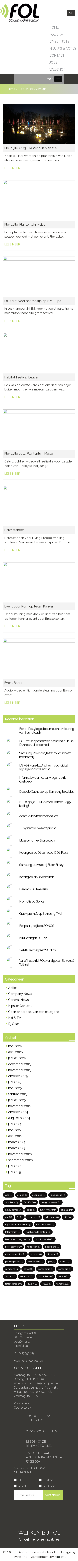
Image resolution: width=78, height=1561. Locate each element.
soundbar (26, 1276)
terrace (63, 1276)
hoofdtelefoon (45, 1224)
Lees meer (12, 168)
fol (19, 1217)
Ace (8, 1195)
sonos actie (45, 1269)
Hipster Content (20, 1006)
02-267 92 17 (22, 1341)
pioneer (52, 1254)
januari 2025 (17, 1100)
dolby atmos (13, 1209)
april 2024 (15, 1136)
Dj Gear (13, 1024)
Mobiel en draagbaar (17, 1239)
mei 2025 (15, 1088)
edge (31, 1209)
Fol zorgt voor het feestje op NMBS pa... (33, 301)
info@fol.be (21, 1345)
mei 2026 (15, 1046)
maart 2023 (16, 1148)
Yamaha (62, 1283)
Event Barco (13, 683)
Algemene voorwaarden (29, 1360)
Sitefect (60, 1557)
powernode (35, 1261)
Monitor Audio (44, 1239)
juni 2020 (14, 1166)
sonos (28, 1269)
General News (18, 1000)
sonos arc (64, 1269)
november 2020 (20, 1154)
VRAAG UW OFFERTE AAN (43, 1431)
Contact (56, 55)
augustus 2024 (19, 1118)
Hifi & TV (14, 1018)
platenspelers (14, 1261)
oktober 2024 (18, 1112)
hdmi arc (34, 1217)
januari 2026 (17, 1058)
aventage (38, 1195)
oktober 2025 (18, 1076)
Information (12, 1232)
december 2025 (20, 1064)
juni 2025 (14, 1082)
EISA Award (48, 1209)
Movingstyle (13, 1246)
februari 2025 (18, 1094)
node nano (52, 1246)
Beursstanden (14, 530)
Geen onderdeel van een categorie (33, 1012)
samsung (11, 1269)
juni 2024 (14, 1124)
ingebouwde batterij (37, 1232)
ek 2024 (67, 1209)
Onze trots (59, 41)
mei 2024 (15, 1130)
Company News (20, 994)
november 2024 (20, 1106)
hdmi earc (52, 1217)
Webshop (57, 69)
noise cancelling (15, 1254)
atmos (22, 1195)
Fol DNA (56, 34)
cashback (11, 1202)
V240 (46, 1283)
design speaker (50, 1202)
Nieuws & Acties (62, 48)
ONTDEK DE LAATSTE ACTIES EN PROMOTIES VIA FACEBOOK (44, 1457)
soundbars (45, 1276)
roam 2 (65, 1261)
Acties (12, 988)
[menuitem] (71, 13)
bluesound (57, 1195)
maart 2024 (16, 1142)
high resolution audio (18, 1224)
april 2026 (15, 1052)
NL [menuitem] (71, 13)
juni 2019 (14, 1172)
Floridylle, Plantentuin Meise (24, 224)
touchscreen (13, 1283)
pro (51, 1261)
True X (32, 1283)
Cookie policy (22, 1407)
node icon (33, 1246)
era (8, 1217)
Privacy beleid (23, 1403)
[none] (71, 13)
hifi (67, 1217)
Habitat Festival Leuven (21, 377)
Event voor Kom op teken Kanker (28, 606)
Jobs (53, 62)
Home (54, 27)
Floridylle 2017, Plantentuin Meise (28, 453)
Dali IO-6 (30, 1202)
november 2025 (20, 1070)
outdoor (36, 1254)
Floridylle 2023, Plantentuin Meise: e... (31, 148)
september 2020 (20, 1160)
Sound (10, 1276)
